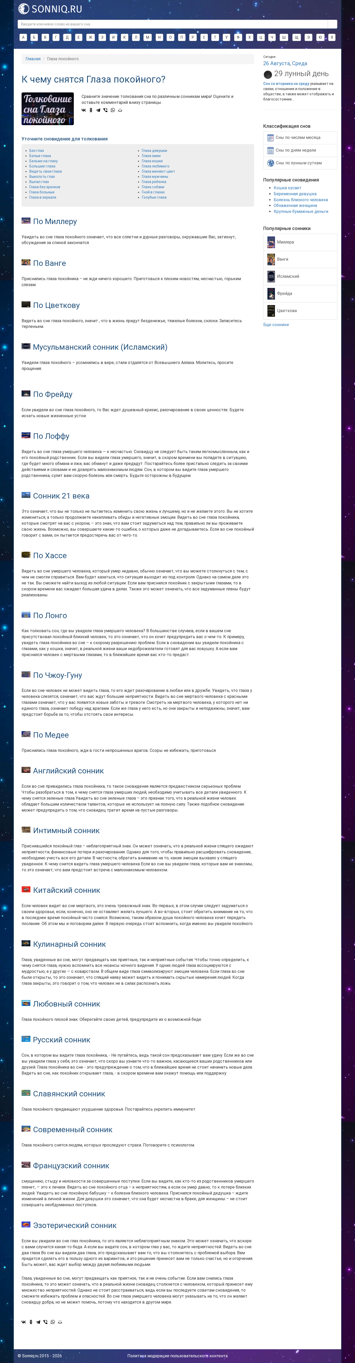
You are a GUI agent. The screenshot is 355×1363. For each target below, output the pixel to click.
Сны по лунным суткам (299, 162)
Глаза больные (42, 192)
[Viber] (105, 110)
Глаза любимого (155, 166)
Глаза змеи (151, 156)
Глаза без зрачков (44, 187)
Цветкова (287, 310)
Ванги (282, 259)
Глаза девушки (154, 151)
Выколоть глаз (42, 176)
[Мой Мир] (120, 110)
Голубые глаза (154, 197)
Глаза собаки (153, 187)
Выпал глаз (39, 182)
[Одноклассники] (91, 110)
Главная (33, 58)
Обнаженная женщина (295, 205)
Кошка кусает (287, 187)
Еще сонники (276, 324)
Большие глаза (42, 166)
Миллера (285, 241)
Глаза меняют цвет (158, 171)
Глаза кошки (152, 161)
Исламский (288, 276)
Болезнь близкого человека (301, 199)
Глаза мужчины (155, 176)
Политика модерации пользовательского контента (177, 1355)
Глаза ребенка (154, 182)
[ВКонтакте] (84, 110)
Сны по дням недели (296, 150)
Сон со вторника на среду (286, 84)
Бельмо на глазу (43, 161)
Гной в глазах (153, 192)
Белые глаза (40, 156)
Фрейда (284, 293)
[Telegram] (98, 110)
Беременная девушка (295, 193)
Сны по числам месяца (298, 137)
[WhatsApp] (113, 110)
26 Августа (276, 63)
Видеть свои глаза (45, 171)
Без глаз (36, 151)
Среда (299, 63)
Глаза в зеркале (42, 197)
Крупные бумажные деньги (301, 211)
